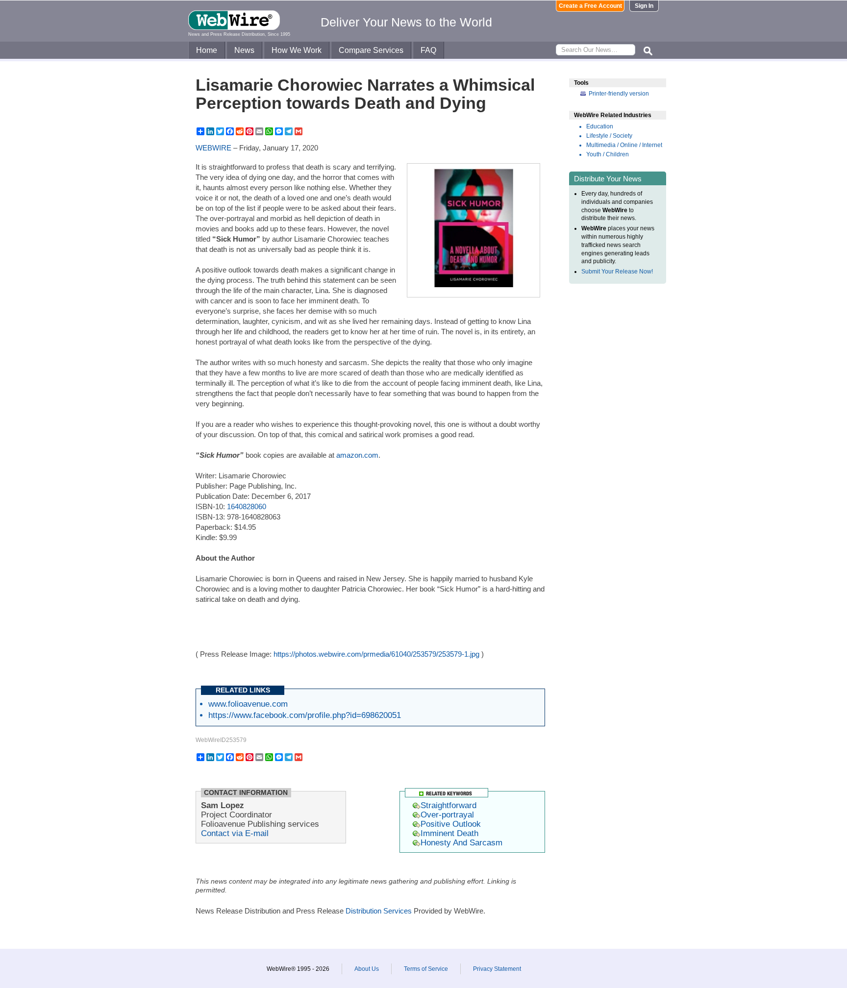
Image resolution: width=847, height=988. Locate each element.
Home (206, 50)
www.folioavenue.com (248, 703)
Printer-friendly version (619, 93)
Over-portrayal (447, 814)
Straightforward (448, 805)
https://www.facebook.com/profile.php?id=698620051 (304, 715)
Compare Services (371, 50)
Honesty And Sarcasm (461, 842)
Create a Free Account (590, 5)
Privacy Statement (497, 968)
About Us (366, 968)
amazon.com (357, 455)
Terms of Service (426, 968)
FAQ (428, 50)
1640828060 (246, 506)
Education (599, 126)
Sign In (644, 5)
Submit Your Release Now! (617, 271)
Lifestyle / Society (609, 135)
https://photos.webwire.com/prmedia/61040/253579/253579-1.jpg (376, 654)
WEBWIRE (213, 148)
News (244, 50)
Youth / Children (607, 154)
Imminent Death (449, 833)
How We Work (297, 50)
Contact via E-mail (235, 833)
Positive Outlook (451, 823)
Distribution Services (379, 911)
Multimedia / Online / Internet (624, 145)
